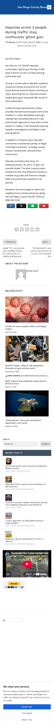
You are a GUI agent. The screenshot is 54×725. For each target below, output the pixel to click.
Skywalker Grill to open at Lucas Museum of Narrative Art (25, 485)
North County (24, 45)
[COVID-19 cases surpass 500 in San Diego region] (27, 309)
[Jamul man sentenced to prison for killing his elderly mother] (8, 461)
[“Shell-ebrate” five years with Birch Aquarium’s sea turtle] (27, 403)
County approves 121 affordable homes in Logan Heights (24, 521)
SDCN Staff (21, 42)
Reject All (27, 719)
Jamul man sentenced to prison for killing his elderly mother (26, 467)
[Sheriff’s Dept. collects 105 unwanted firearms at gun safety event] (27, 349)
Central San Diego (23, 526)
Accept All (27, 707)
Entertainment (22, 489)
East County (21, 471)
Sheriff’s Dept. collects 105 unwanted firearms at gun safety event (24, 366)
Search (6, 439)
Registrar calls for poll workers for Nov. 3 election (24, 540)
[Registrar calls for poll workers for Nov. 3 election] (8, 534)
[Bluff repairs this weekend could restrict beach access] (27, 376)
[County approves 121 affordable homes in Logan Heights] (8, 516)
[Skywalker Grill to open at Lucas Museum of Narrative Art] (8, 479)
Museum (31, 489)
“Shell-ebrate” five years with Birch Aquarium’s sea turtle (23, 421)
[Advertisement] (27, 603)
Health (19, 507)
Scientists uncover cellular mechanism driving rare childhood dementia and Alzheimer (26, 503)
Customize (27, 713)
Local (45, 42)
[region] (27, 703)
